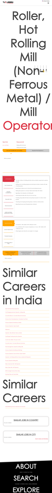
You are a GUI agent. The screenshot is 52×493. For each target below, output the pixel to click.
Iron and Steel (6, 145)
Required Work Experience (37, 150)
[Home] (8, 3)
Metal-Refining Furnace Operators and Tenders (15, 406)
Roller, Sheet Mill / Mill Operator (12, 367)
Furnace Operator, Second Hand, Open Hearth (15, 353)
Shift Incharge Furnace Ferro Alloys (12, 370)
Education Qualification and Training (14, 150)
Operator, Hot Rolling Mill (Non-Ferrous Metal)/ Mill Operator (18, 357)
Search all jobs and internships (41, 438)
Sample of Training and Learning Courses (10, 253)
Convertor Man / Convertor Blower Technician (15, 343)
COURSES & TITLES (24, 483)
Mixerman (7, 329)
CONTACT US (26, 472)
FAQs (31, 472)
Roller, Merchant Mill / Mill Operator (12, 363)
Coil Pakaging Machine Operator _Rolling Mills (15, 312)
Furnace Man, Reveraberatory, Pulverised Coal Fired (16, 319)
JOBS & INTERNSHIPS (33, 483)
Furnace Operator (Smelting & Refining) (13, 350)
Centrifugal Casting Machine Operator (13, 336)
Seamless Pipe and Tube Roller (11, 374)
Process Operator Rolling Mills (11, 360)
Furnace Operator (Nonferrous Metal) (13, 322)
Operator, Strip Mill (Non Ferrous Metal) (13, 332)
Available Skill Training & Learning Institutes (26, 253)
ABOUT (21, 472)
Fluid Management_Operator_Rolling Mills (14, 346)
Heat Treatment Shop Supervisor (12, 308)
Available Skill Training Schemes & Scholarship (42, 253)
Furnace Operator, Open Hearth (12, 326)
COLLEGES (17, 483)
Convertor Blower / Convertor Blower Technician (15, 315)
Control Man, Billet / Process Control (13, 339)
